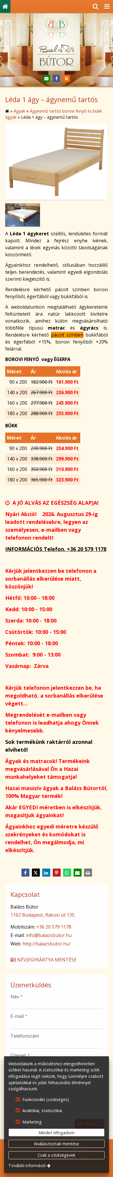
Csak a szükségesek (56, 1155)
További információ (27, 1165)
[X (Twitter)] (35, 872)
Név (16, 996)
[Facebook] (56, 78)
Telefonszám (24, 1036)
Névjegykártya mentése (46, 959)
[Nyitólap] (5, 6)
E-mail (19, 1016)
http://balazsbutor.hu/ (46, 943)
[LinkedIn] (46, 872)
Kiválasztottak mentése (56, 1143)
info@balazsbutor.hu (49, 935)
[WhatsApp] (67, 872)
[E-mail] (46, 78)
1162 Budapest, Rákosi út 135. (42, 915)
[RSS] (66, 78)
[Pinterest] (56, 872)
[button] (107, 6)
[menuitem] (5, 6)
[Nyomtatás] (87, 872)
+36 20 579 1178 (53, 927)
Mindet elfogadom (56, 1132)
